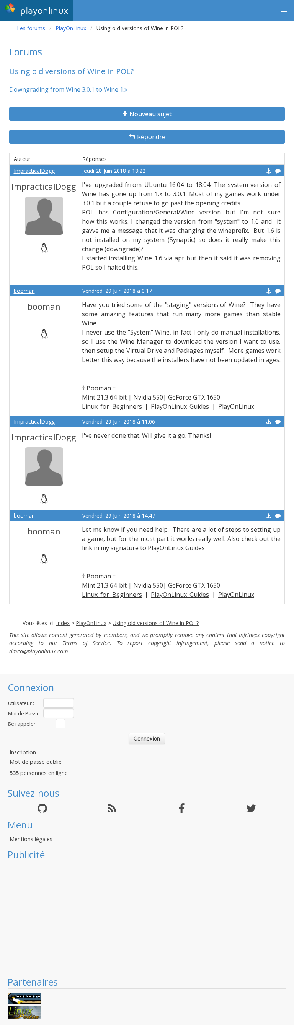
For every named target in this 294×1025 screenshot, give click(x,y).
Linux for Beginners (112, 406)
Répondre (151, 137)
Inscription (23, 752)
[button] (284, 10)
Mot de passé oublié (36, 761)
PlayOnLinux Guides (180, 406)
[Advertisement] (147, 918)
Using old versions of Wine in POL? (156, 623)
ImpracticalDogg (34, 170)
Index (63, 623)
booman (24, 290)
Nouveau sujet (150, 114)
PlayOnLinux (71, 28)
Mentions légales (31, 839)
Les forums (31, 28)
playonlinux (42, 11)
